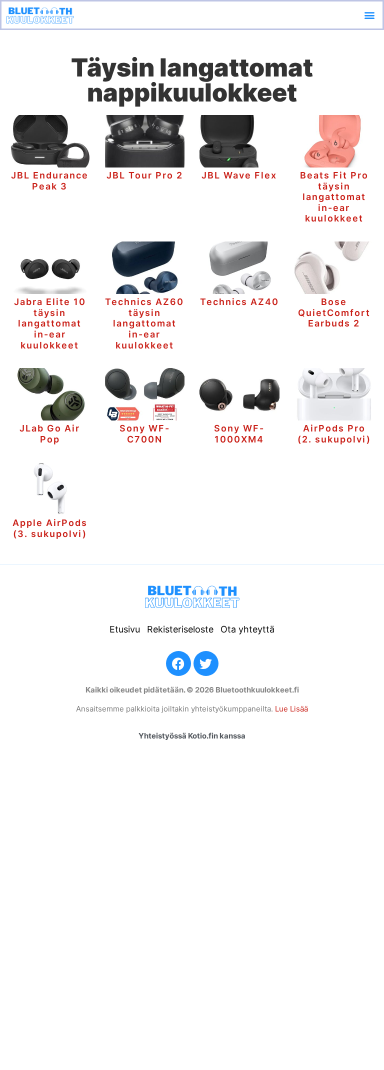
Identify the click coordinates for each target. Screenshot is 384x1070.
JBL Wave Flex (239, 175)
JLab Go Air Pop (50, 433)
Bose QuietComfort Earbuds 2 (334, 312)
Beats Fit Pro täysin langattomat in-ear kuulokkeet (334, 197)
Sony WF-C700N (145, 433)
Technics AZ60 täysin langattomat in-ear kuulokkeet (144, 323)
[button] (369, 14)
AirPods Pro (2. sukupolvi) (334, 433)
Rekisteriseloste (180, 629)
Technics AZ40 (239, 301)
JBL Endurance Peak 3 (49, 181)
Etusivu (125, 629)
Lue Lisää (291, 709)
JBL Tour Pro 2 (144, 175)
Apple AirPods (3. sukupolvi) (50, 528)
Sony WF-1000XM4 (239, 433)
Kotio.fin (203, 735)
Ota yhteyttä (247, 629)
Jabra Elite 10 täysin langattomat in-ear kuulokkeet (50, 323)
